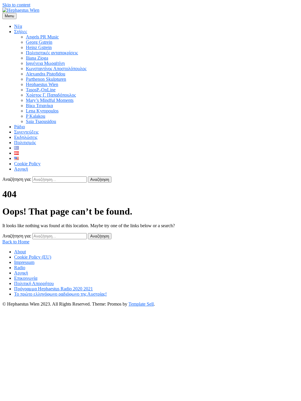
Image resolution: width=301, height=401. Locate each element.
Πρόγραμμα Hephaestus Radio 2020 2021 (53, 288)
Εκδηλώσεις (25, 137)
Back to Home (15, 241)
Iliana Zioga (37, 57)
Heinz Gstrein (39, 47)
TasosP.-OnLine (41, 89)
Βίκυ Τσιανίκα (39, 105)
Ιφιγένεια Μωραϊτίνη (45, 63)
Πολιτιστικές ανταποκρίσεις (52, 52)
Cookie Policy (27, 163)
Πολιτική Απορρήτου (34, 283)
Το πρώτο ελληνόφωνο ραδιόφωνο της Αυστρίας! (60, 294)
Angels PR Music (42, 36)
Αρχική (21, 168)
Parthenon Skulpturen (46, 79)
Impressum (24, 262)
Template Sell (141, 303)
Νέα (18, 26)
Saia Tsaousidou (41, 121)
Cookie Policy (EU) (32, 257)
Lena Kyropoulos (42, 110)
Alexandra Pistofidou (45, 73)
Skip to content (16, 4)
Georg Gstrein (39, 42)
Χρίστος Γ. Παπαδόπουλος (51, 94)
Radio (19, 267)
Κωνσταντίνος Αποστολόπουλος (56, 68)
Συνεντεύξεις (26, 131)
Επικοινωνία (25, 278)
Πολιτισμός (25, 142)
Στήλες (20, 31)
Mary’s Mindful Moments (49, 100)
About (20, 251)
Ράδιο (19, 126)
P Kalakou (35, 116)
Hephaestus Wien (42, 84)
